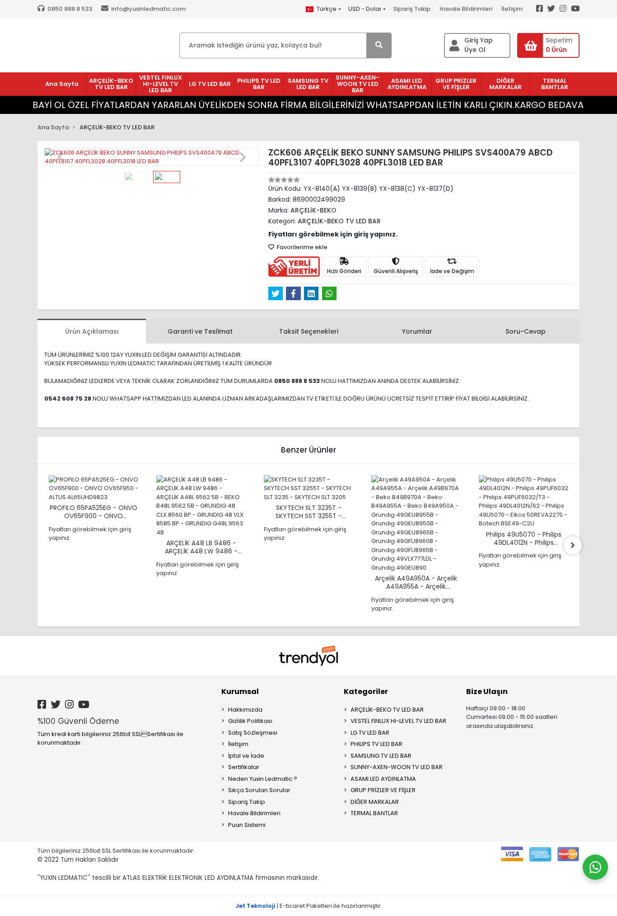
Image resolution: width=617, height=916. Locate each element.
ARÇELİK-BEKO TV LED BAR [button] (111, 83)
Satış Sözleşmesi (252, 732)
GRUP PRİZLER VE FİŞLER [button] (456, 83)
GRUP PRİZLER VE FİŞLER (383, 790)
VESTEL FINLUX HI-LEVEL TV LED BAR (398, 721)
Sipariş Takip (411, 9)
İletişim (512, 9)
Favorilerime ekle (301, 247)
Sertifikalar (243, 767)
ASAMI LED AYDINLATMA (383, 778)
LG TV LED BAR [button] (210, 84)
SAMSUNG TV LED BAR (381, 755)
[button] (60, 157)
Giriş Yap (478, 40)
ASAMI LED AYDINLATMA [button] (407, 83)
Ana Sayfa (62, 84)
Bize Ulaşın (487, 691)
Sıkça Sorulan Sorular (259, 790)
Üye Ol (475, 49)
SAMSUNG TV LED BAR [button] (308, 83)
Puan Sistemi (247, 825)
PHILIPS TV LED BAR (376, 744)
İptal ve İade (246, 755)
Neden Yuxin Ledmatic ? (262, 778)
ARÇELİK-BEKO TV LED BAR (387, 709)
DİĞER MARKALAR (375, 802)
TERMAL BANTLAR (374, 813)
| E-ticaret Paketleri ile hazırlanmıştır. (308, 906)
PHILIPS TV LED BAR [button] (258, 83)
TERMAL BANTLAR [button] (554, 83)
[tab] (91, 331)
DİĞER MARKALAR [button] (505, 83)
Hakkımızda (245, 709)
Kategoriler (366, 691)
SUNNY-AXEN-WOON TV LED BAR (397, 767)
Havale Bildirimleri (465, 9)
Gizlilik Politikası (250, 721)
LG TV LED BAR (370, 732)
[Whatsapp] (595, 867)
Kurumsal (240, 691)
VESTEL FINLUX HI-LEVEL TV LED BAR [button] (160, 83)
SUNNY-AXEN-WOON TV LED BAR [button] (357, 83)
